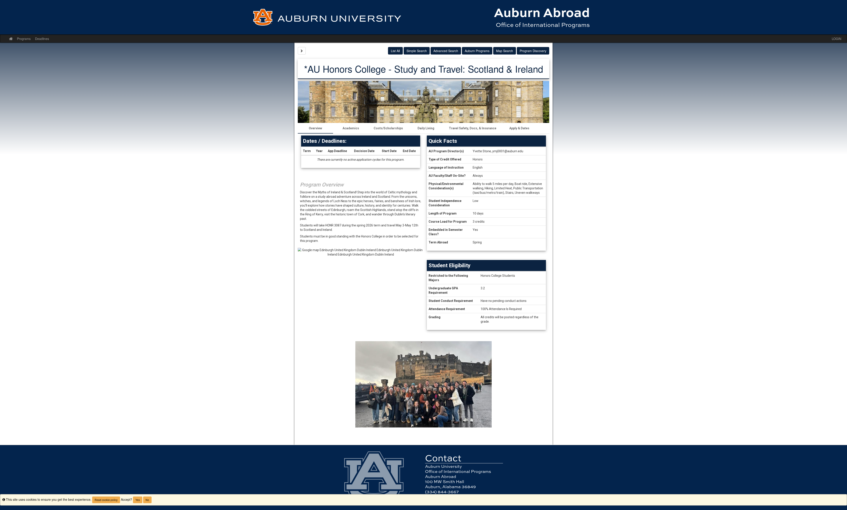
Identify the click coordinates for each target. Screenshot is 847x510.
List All (395, 51)
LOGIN (836, 38)
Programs (24, 38)
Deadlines (42, 38)
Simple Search (417, 51)
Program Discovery (533, 51)
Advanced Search (445, 51)
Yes (137, 500)
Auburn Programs (477, 51)
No (147, 500)
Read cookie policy (106, 500)
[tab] (315, 128)
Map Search (504, 51)
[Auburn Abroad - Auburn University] (423, 17)
